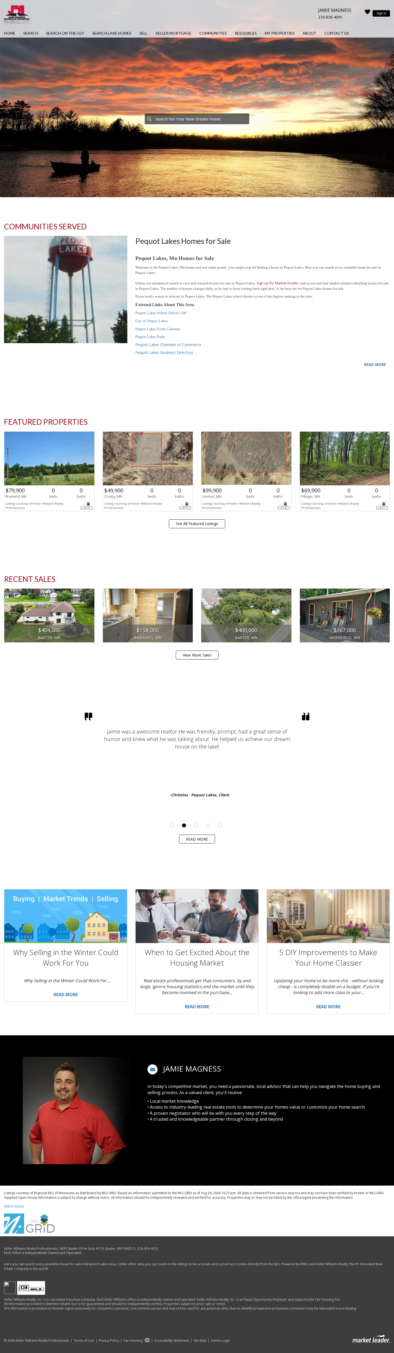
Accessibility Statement (171, 1341)
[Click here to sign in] (367, 13)
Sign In (381, 13)
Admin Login (220, 1341)
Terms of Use (84, 1341)
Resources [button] (246, 33)
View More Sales (197, 655)
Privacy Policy (109, 1341)
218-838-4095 (330, 17)
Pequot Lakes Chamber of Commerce (168, 344)
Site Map (200, 1341)
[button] (152, 1069)
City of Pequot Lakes (151, 321)
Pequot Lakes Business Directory (164, 352)
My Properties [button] (280, 33)
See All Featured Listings (197, 523)
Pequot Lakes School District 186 (160, 313)
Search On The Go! (65, 33)
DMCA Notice (14, 1206)
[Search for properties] (149, 119)
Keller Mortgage (173, 33)
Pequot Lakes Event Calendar (157, 329)
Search (30, 33)
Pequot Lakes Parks (150, 337)
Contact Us (336, 33)
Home (9, 33)
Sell (143, 33)
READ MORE (375, 364)
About (309, 33)
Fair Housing (133, 1340)
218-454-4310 (147, 1248)
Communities (213, 33)
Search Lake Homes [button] (111, 33)
